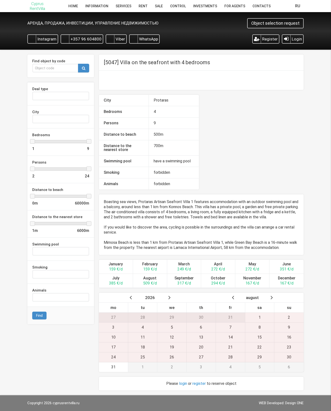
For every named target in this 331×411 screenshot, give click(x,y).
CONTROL (178, 6)
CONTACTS (261, 6)
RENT (143, 6)
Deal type (40, 89)
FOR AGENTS (234, 6)
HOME (73, 6)
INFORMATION (96, 6)
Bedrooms (41, 135)
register (199, 383)
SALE (159, 6)
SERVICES (123, 6)
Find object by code (48, 61)
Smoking (39, 267)
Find (39, 315)
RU (297, 6)
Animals (39, 290)
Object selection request (275, 23)
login (183, 383)
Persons (39, 163)
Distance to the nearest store (57, 217)
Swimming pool (45, 244)
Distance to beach (47, 190)
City (35, 112)
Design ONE (294, 403)
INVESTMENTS (205, 6)
